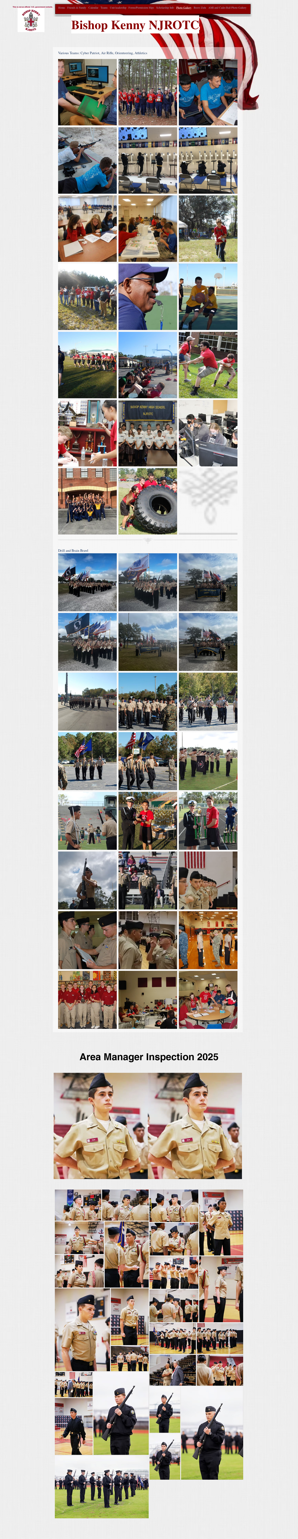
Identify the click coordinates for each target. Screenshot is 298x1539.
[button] (87, 92)
